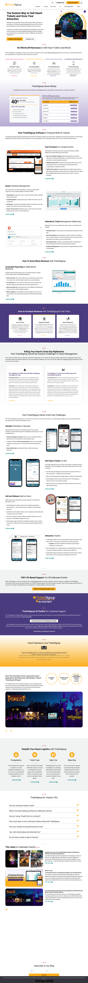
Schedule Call (60, 2)
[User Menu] (81, 2)
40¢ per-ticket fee (52, 52)
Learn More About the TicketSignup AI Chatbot (44, 621)
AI (60, 6)
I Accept (37, 981)
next (11, 731)
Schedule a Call (30, 39)
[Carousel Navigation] (44, 731)
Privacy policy (50, 981)
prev (6, 731)
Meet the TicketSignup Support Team (44, 589)
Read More (48, 863)
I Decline (43, 981)
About (78, 6)
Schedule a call (66, 359)
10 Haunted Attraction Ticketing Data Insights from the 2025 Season (63, 872)
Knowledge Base (69, 6)
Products (37, 6)
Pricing (46, 6)
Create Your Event (73, 2)
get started (35, 581)
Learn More (48, 178)
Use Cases (53, 6)
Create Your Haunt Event (14, 39)
